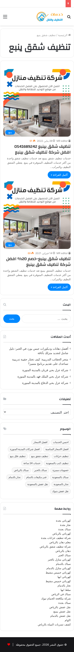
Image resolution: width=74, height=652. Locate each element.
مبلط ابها (66, 589)
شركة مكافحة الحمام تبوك (56, 598)
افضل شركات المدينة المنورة (25, 449)
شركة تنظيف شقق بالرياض (55, 546)
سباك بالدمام (63, 563)
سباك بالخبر (40, 470)
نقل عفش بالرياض (60, 607)
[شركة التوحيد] (49, 16)
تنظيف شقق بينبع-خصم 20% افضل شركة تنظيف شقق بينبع (38, 261)
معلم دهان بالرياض (60, 542)
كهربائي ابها (64, 576)
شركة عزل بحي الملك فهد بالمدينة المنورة (42, 376)
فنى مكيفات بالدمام (36, 477)
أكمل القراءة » (59, 174)
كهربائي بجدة (63, 520)
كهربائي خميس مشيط (58, 572)
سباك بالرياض (21, 470)
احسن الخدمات (60, 442)
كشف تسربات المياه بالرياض (54, 624)
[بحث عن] (69, 18)
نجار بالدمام (15, 477)
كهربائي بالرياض (61, 533)
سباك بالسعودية (60, 477)
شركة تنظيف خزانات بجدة (56, 537)
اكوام (68, 620)
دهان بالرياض (63, 550)
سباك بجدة (64, 529)
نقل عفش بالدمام (60, 615)
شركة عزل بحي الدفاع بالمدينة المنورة (45, 383)
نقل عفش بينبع (62, 611)
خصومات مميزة (60, 470)
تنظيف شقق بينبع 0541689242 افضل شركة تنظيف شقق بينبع (42, 149)
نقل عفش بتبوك (60, 491)
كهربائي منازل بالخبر (59, 559)
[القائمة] (5, 18)
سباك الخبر (64, 555)
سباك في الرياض (61, 594)
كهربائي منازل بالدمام (58, 568)
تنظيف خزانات (61, 456)
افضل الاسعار (40, 442)
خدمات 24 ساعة (31, 463)
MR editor (62, 140)
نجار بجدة (65, 525)
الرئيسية (63, 35)
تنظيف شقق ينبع (39, 456)
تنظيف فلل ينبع (17, 456)
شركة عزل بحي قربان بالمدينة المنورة (45, 370)
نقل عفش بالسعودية (37, 484)
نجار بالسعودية (61, 484)
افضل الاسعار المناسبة (56, 449)
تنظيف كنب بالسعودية (57, 463)
